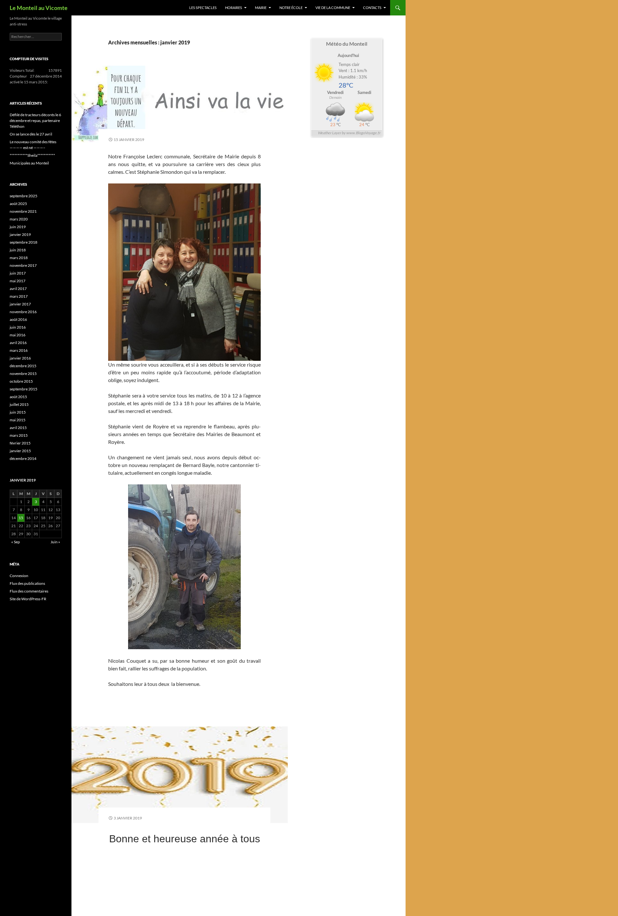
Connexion (19, 575)
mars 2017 (19, 296)
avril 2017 (18, 288)
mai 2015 (17, 419)
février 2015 (20, 443)
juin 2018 (18, 250)
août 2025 (18, 203)
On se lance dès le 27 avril (31, 134)
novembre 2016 (23, 311)
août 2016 (18, 319)
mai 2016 (17, 334)
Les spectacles (203, 7)
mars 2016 (19, 350)
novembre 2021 (23, 211)
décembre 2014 (23, 458)
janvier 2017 (20, 304)
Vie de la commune (332, 7)
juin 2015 (18, 412)
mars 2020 (19, 219)
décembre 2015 (23, 365)
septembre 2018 (23, 242)
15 (21, 517)
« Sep (15, 541)
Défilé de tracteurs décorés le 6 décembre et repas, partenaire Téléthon (35, 120)
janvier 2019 (20, 234)
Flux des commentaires (29, 591)
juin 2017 (18, 273)
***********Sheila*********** (32, 155)
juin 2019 (18, 226)
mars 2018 (19, 257)
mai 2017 (17, 280)
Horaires (233, 7)
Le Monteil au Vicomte (39, 7)
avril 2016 (18, 342)
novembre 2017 (23, 265)
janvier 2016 (20, 358)
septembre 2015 (23, 389)
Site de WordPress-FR (28, 598)
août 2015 (18, 396)
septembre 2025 (23, 195)
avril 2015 (18, 427)
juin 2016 (18, 327)
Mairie (261, 7)
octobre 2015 (21, 381)
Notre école (291, 7)
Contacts (372, 7)
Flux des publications (27, 583)
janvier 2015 (20, 450)
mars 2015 (19, 435)
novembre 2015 (23, 373)
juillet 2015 (19, 404)
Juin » (55, 541)
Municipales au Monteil (29, 163)
